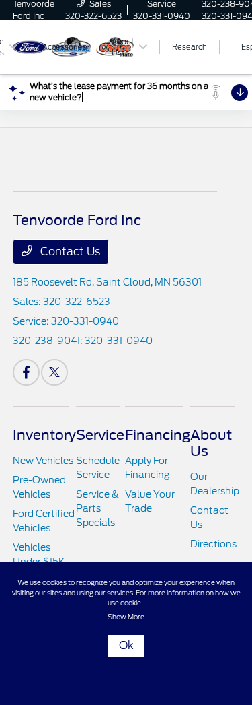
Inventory (44, 435)
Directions (213, 544)
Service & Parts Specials (97, 508)
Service (100, 435)
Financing (157, 435)
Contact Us (69, 251)
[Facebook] (26, 372)
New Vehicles (43, 460)
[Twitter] (54, 372)
